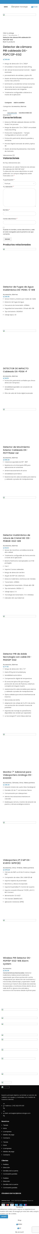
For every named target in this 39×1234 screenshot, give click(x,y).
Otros (21, 783)
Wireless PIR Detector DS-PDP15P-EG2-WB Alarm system (17, 960)
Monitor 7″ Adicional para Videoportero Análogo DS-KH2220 (17, 775)
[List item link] (20, 1111)
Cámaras (15, 783)
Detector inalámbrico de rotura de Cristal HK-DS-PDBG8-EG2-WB (16, 538)
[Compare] (5, 282)
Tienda (5, 1125)
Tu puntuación (8, 180)
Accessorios (13, 35)
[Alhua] (20, 1046)
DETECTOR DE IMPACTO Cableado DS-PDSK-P (15, 370)
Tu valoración (8, 187)
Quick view (5, 327)
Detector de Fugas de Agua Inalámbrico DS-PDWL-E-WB (19, 288)
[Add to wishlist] (5, 320)
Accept (4, 1216)
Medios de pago (8, 1135)
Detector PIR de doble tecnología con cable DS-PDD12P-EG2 (17, 656)
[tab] (12, 113)
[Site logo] (19, 7)
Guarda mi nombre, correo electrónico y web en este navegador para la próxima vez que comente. (19, 232)
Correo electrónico (10, 219)
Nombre (6, 210)
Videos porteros (29, 783)
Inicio (5, 35)
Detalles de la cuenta (10, 1171)
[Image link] (6, 1089)
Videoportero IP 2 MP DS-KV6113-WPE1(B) (17, 862)
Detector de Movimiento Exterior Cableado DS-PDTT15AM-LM (16, 450)
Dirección (6, 1168)
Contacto (6, 1138)
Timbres (19, 868)
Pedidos (6, 1164)
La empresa (7, 1132)
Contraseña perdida (10, 1174)
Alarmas (23, 106)
